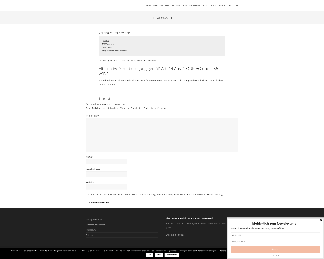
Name (89, 156)
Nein (158, 255)
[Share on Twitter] (104, 98)
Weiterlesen (172, 255)
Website (90, 182)
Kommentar (92, 115)
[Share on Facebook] (99, 98)
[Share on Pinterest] (109, 98)
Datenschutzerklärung (95, 225)
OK (150, 255)
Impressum (91, 230)
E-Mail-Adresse (94, 169)
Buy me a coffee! (175, 234)
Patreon (89, 235)
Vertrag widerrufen (94, 219)
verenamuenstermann (110, 5)
